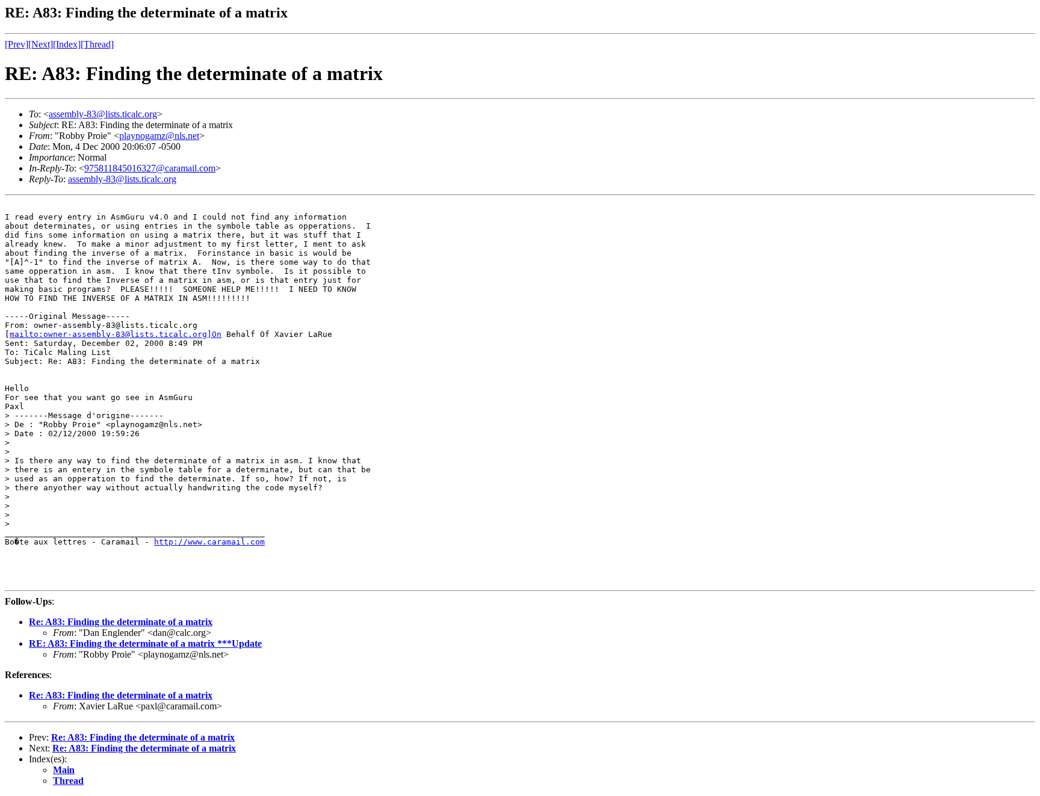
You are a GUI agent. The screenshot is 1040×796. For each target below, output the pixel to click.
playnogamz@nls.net (159, 136)
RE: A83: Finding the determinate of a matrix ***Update (145, 643)
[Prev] (16, 44)
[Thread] (97, 44)
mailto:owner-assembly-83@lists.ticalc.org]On (115, 334)
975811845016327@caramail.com (149, 168)
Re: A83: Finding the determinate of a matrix (120, 622)
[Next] (40, 44)
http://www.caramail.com (209, 541)
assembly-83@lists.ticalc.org (103, 114)
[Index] (67, 44)
